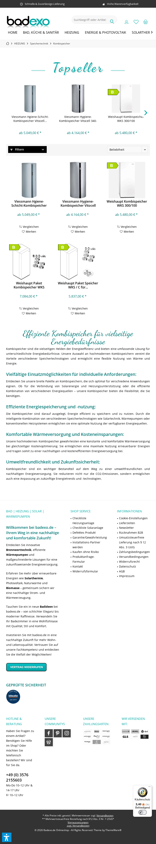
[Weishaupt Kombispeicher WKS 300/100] (126, 98)
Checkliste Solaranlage (88, 528)
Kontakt (78, 566)
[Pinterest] (58, 733)
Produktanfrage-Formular (84, 559)
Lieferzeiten (127, 523)
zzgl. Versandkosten (78, 825)
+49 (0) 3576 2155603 (17, 777)
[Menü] (149, 787)
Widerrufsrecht (129, 561)
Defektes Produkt (84, 532)
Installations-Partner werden (86, 544)
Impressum (126, 576)
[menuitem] (145, 22)
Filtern (19, 149)
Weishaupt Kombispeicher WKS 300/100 (126, 119)
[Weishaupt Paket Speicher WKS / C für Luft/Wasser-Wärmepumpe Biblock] (78, 262)
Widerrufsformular (85, 571)
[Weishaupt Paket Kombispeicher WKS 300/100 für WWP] (29, 262)
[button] (6, 837)
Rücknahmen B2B (131, 532)
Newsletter (126, 528)
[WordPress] (49, 742)
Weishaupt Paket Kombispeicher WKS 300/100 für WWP (29, 285)
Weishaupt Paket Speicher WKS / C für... (78, 285)
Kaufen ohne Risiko (86, 552)
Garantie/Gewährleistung (90, 537)
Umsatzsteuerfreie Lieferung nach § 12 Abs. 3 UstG (132, 542)
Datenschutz (127, 566)
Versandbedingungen (133, 557)
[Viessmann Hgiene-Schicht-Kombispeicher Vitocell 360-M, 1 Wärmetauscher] (30, 98)
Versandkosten (104, 815)
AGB (122, 571)
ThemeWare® (113, 830)
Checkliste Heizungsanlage (83, 520)
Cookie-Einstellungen (133, 518)
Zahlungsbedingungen (134, 552)
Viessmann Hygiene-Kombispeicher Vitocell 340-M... (78, 119)
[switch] (143, 812)
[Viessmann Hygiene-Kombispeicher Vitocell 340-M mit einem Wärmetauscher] (78, 98)
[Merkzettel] (136, 22)
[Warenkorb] (145, 22)
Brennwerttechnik (18, 550)
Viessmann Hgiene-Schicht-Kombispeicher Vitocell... (30, 119)
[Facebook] (49, 733)
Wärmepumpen (17, 555)
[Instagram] (67, 733)
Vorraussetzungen (78, 822)
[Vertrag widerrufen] (33, 667)
